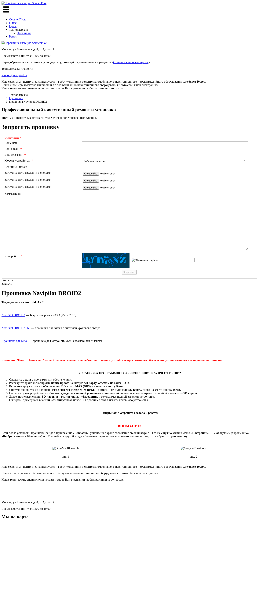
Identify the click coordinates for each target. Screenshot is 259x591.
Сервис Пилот (18, 19)
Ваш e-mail (11, 148)
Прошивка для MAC (15, 340)
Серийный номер (16, 166)
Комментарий (13, 193)
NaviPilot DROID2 (13, 315)
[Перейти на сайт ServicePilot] (24, 43)
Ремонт (14, 36)
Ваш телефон (13, 154)
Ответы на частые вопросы (130, 62)
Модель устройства (17, 160)
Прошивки (24, 33)
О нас (12, 22)
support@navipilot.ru (14, 75)
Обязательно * (13, 137)
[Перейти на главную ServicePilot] (24, 3)
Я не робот (12, 256)
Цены (12, 26)
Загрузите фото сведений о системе (27, 172)
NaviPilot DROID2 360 (16, 328)
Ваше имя (11, 143)
